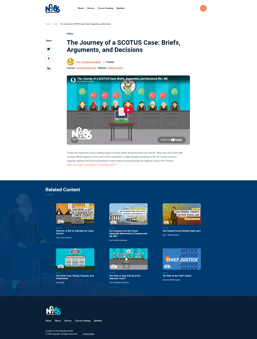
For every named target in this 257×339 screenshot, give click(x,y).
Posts (55, 24)
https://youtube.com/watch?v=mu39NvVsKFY (91, 164)
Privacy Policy (88, 334)
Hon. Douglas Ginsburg (88, 62)
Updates (120, 8)
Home (48, 24)
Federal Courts (115, 67)
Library (90, 8)
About (81, 8)
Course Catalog (105, 8)
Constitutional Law (86, 67)
